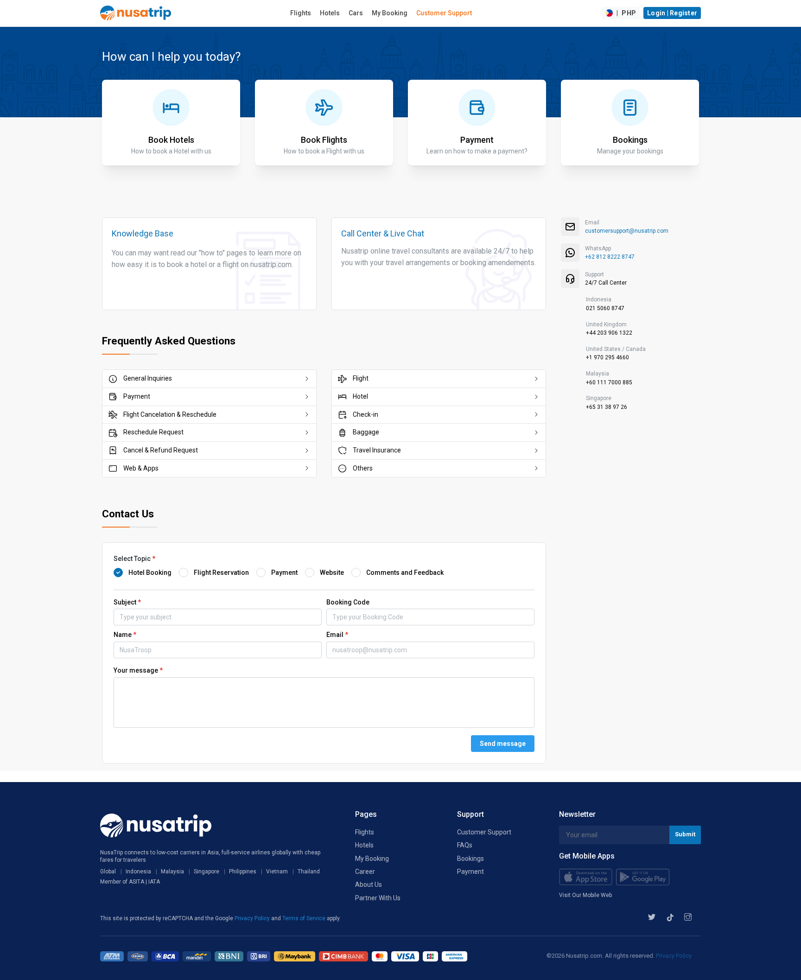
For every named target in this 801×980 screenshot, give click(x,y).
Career (365, 871)
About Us (368, 884)
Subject (127, 602)
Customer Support (444, 13)
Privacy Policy (253, 918)
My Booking (389, 13)
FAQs (464, 845)
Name (125, 634)
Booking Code (347, 602)
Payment (284, 572)
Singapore (206, 871)
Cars (356, 13)
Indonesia (138, 871)
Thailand (309, 871)
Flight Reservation (221, 572)
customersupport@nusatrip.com (626, 231)
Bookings (470, 858)
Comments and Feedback (405, 572)
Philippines (242, 871)
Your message (138, 670)
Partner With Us (377, 898)
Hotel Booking (150, 572)
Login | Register (672, 13)
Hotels (330, 13)
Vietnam (277, 871)
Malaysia (172, 871)
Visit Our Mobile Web (585, 895)
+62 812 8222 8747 (610, 257)
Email (337, 634)
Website (332, 572)
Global (108, 871)
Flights (300, 13)
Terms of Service (304, 918)
